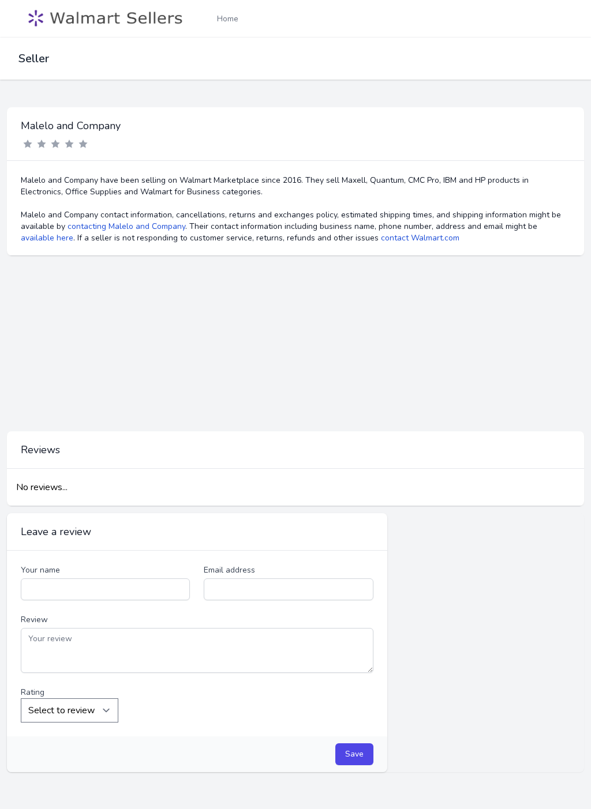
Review (34, 619)
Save (354, 753)
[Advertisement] (295, 343)
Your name (40, 570)
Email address (229, 570)
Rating (32, 692)
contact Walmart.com (420, 237)
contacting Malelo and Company (126, 226)
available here (47, 237)
